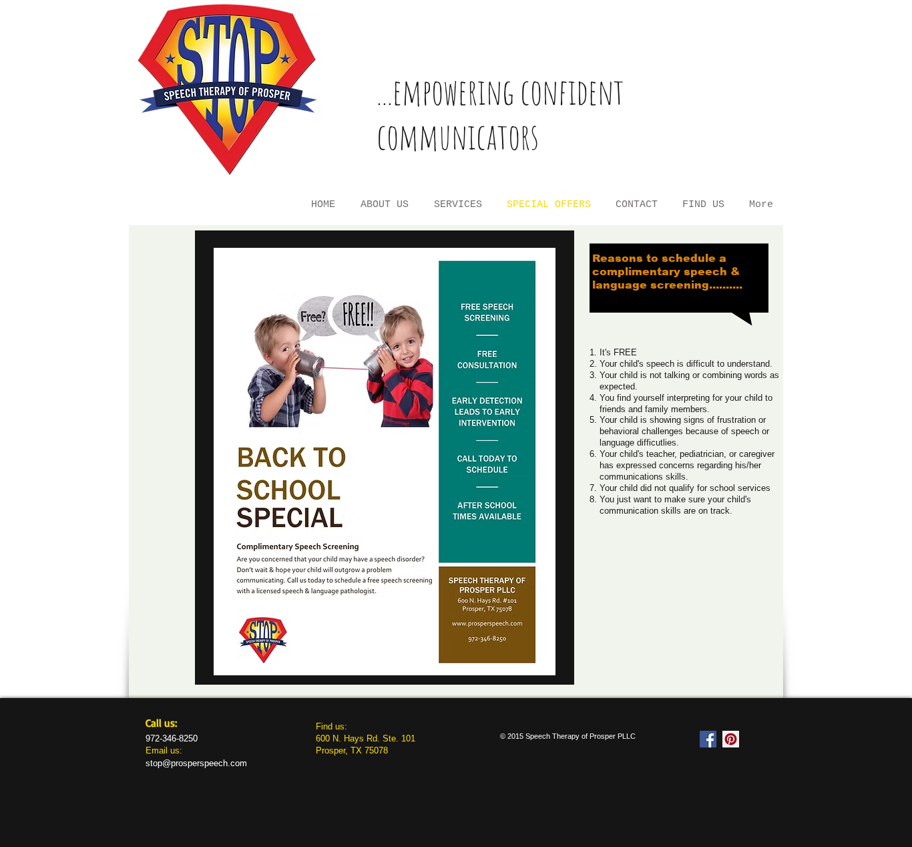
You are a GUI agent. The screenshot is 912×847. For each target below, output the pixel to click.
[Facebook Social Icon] (708, 739)
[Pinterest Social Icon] (730, 739)
